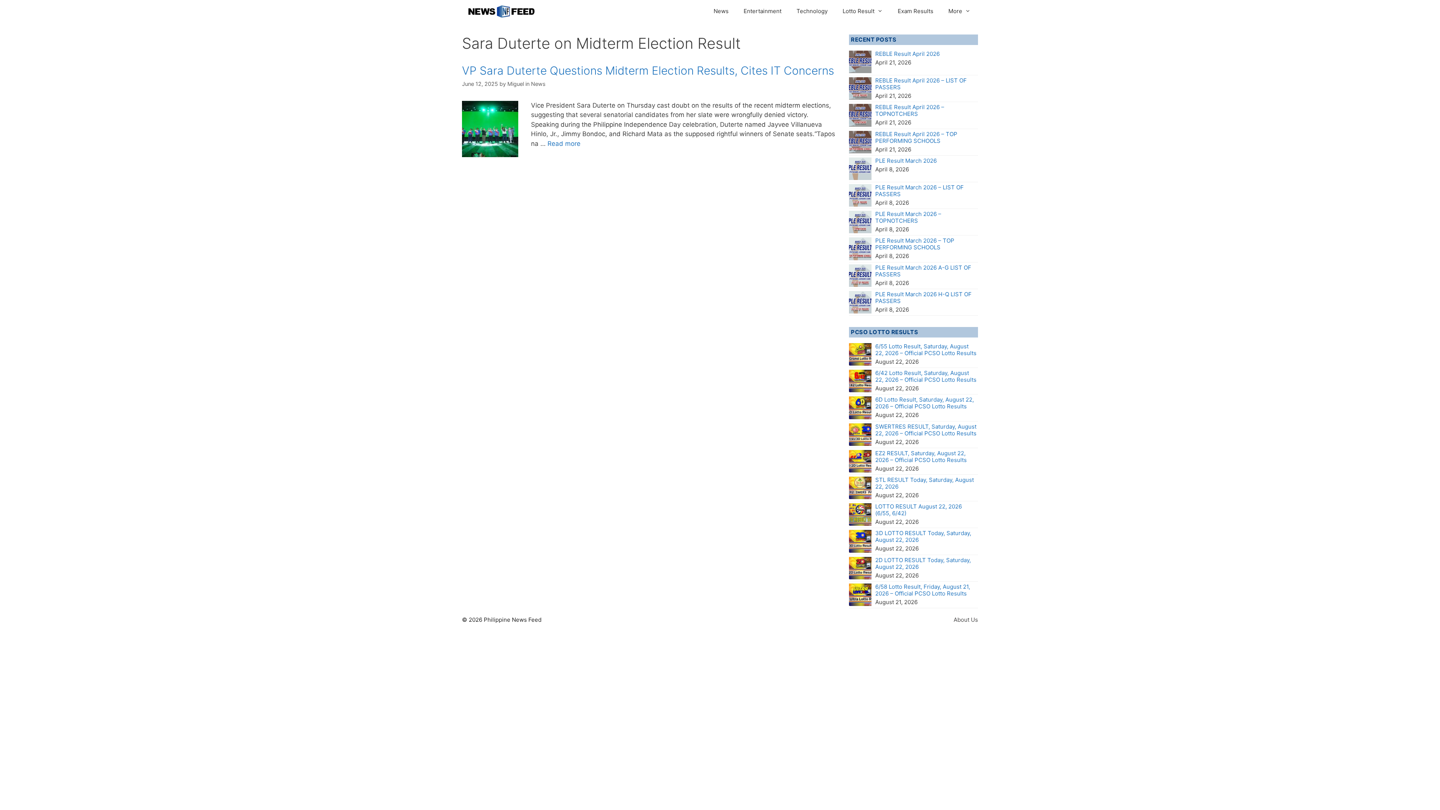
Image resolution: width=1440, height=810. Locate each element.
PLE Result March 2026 (906, 160)
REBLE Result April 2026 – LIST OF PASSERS (921, 84)
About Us (966, 619)
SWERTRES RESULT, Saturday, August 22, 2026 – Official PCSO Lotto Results (925, 430)
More (955, 11)
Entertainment (763, 11)
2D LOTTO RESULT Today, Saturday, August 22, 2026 (923, 563)
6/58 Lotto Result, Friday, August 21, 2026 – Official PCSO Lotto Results (922, 590)
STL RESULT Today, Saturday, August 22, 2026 (924, 483)
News (721, 11)
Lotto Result (858, 11)
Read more (564, 143)
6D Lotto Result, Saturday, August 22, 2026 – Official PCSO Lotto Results (924, 403)
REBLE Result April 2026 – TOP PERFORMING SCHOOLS (916, 137)
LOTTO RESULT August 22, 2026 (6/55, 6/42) (918, 510)
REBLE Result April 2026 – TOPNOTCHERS (909, 110)
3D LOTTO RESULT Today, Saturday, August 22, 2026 (923, 536)
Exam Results (915, 11)
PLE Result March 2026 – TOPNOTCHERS (908, 217)
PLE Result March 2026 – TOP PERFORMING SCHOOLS (914, 244)
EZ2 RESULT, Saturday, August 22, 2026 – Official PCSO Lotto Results (921, 457)
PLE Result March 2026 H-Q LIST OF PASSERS (923, 297)
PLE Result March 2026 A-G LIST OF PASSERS (923, 271)
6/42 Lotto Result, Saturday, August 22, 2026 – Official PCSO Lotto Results (925, 376)
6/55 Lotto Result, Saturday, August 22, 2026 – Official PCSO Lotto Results (925, 350)
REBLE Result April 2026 (907, 53)
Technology (812, 11)
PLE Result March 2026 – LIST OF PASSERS (919, 191)
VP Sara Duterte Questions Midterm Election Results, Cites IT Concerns (648, 70)
